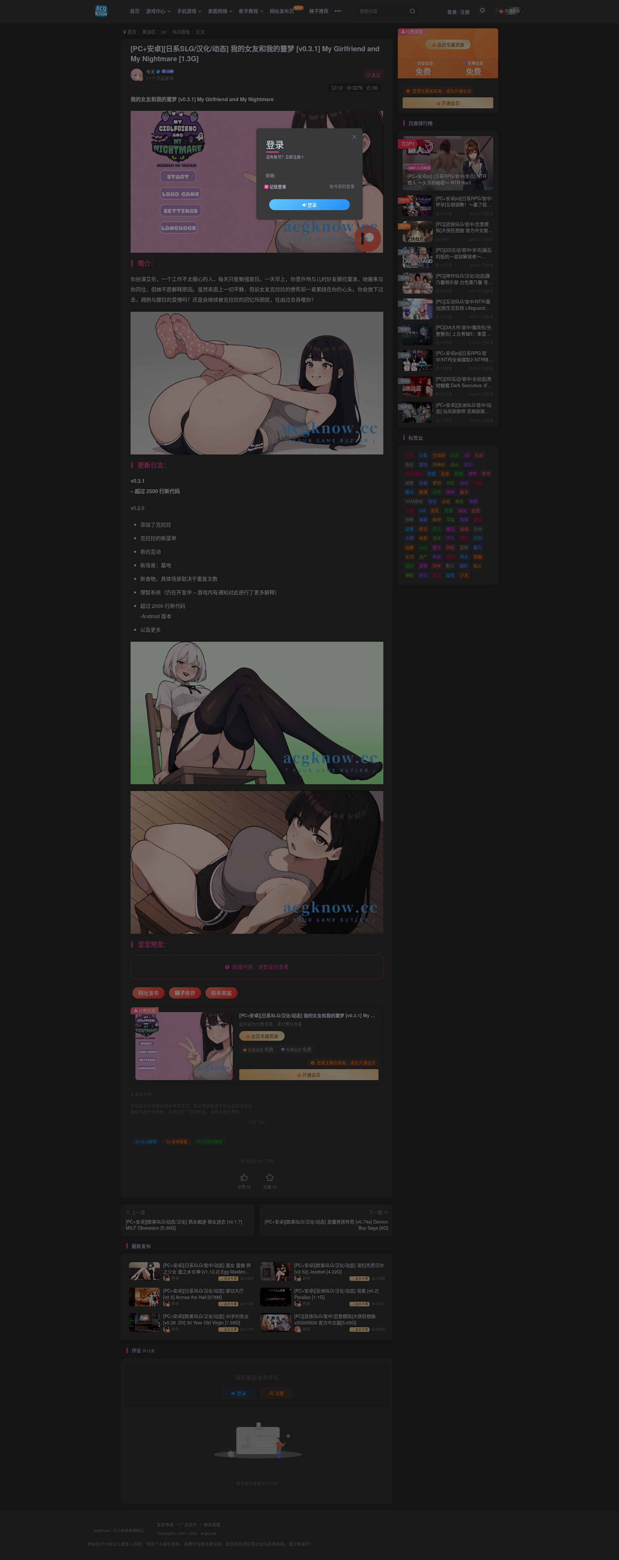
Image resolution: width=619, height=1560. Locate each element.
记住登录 (278, 187)
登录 (312, 204)
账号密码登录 (342, 186)
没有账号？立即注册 (283, 157)
